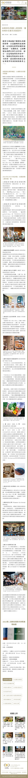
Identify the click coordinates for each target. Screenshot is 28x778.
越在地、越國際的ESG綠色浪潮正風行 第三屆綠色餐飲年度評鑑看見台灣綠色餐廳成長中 (20, 756)
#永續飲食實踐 (17, 679)
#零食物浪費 (16, 699)
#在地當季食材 (7, 691)
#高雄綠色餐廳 (7, 679)
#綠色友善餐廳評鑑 (8, 683)
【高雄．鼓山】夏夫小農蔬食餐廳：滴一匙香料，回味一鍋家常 (8, 725)
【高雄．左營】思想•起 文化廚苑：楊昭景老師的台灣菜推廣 (20, 740)
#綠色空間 (16, 703)
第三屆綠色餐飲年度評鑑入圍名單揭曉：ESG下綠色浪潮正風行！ (8, 755)
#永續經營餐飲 (7, 703)
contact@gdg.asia (15, 765)
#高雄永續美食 (7, 687)
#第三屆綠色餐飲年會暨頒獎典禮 (12, 695)
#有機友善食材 (17, 687)
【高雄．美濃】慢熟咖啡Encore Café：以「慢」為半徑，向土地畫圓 (8, 741)
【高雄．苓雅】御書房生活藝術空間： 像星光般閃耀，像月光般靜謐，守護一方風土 (20, 726)
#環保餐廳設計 (7, 699)
